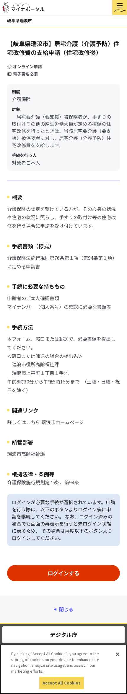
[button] (119, 7)
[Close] (117, 654)
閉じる (66, 609)
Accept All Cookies (61, 683)
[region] (63, 669)
